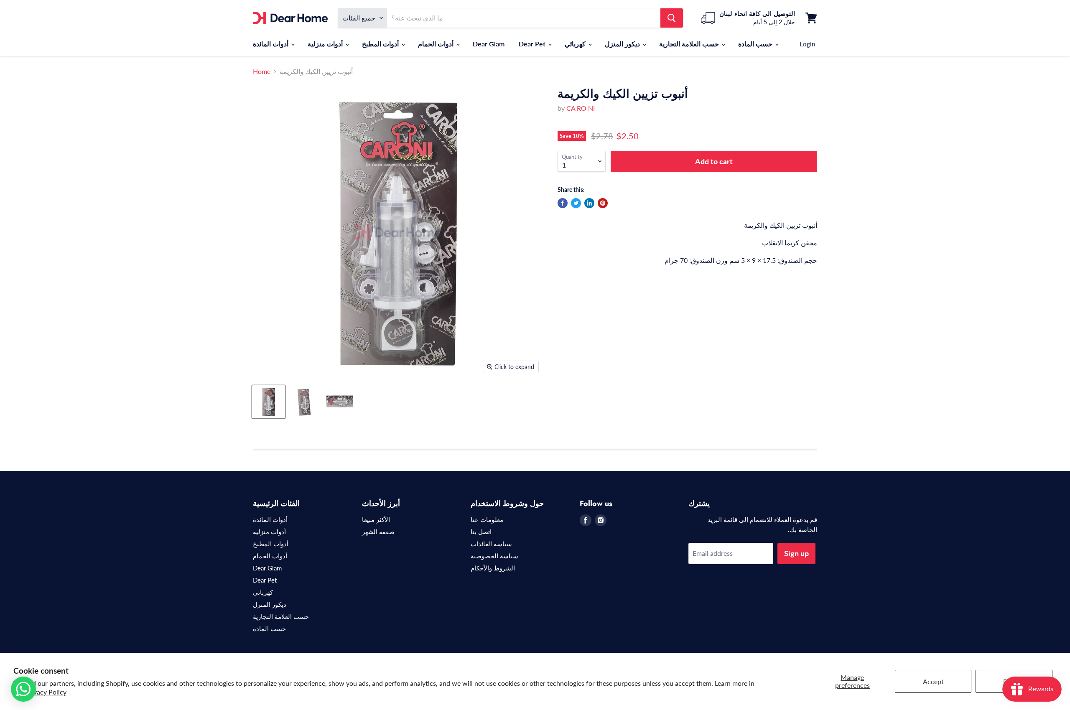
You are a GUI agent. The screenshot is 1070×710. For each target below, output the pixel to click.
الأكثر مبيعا (376, 519)
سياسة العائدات (491, 543)
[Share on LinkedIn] (589, 203)
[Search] (671, 18)
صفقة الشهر (378, 531)
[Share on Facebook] (563, 203)
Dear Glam (488, 44)
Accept (933, 681)
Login (807, 44)
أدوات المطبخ (381, 44)
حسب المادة (756, 44)
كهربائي (576, 44)
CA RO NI (580, 108)
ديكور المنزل (623, 44)
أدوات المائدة (271, 44)
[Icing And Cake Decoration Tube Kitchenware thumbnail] (268, 401)
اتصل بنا (481, 531)
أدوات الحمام (436, 44)
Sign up (796, 553)
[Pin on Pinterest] (603, 203)
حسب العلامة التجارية (690, 44)
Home (261, 71)
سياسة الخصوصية (494, 556)
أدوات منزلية (326, 44)
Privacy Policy (45, 692)
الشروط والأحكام (493, 568)
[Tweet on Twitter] (576, 203)
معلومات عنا (487, 519)
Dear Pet (533, 44)
